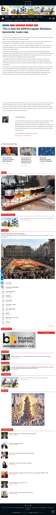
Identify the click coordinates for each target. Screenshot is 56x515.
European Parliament (20, 25)
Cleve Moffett (12, 474)
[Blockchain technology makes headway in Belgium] (46, 148)
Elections (12, 25)
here (27, 110)
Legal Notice (41, 512)
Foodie (18, 16)
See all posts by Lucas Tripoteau (23, 135)
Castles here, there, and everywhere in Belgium (20, 463)
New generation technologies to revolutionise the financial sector (26, 160)
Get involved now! (24, 379)
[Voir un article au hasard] (53, 18)
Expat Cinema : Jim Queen (12, 317)
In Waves (8, 321)
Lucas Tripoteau (14, 35)
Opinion (36, 25)
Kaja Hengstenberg (13, 493)
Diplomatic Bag (8, 20)
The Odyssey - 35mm (11, 304)
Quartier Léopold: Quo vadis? (16, 443)
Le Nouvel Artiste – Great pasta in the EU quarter (21, 492)
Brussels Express (24, 512)
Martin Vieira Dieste (13, 434)
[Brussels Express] (2, 18)
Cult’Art (24, 16)
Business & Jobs (28, 20)
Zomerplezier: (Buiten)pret (12, 287)
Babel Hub (36, 20)
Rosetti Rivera (12, 464)
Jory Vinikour (9, 282)
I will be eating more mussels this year (18, 482)
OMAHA (7, 313)
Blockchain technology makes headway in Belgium (46, 159)
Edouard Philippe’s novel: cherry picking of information (22, 433)
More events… (52, 325)
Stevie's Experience (10, 291)
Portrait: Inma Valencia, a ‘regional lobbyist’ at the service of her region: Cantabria (31, 356)
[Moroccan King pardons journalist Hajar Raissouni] (9, 148)
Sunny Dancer (9, 300)
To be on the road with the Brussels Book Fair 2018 (21, 453)
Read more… (29, 219)
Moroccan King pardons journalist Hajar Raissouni (8, 159)
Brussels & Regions (18, 20)
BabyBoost (8, 295)
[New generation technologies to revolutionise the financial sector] (28, 148)
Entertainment (30, 16)
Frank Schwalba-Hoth (13, 444)
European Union (29, 25)
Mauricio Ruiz (12, 454)
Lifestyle (13, 16)
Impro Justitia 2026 (10, 309)
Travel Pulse (39, 16)
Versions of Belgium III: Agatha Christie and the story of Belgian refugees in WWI (28, 472)
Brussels (7, 16)
